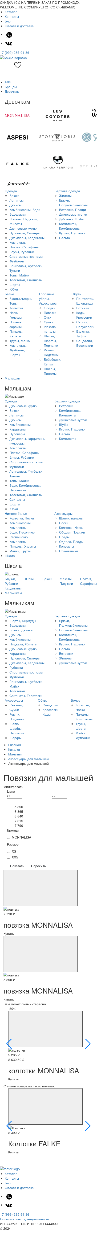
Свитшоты (17, 499)
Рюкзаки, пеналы (50, 329)
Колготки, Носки (21, 518)
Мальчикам (13, 592)
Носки (63, 522)
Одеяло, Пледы (71, 541)
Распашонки (18, 536)
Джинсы (15, 204)
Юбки (13, 289)
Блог (8, 21)
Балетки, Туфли (83, 333)
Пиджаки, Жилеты (23, 644)
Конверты (66, 546)
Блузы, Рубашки (21, 251)
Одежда (11, 190)
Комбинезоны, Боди (24, 209)
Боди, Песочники (22, 532)
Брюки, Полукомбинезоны (73, 202)
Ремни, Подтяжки (51, 352)
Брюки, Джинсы (21, 630)
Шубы (63, 424)
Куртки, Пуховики (72, 233)
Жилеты (65, 195)
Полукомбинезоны (73, 630)
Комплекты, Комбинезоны (69, 226)
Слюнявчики (68, 550)
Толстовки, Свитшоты (25, 279)
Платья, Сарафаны (24, 247)
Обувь (76, 293)
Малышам (12, 378)
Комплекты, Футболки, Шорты (18, 350)
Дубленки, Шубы (71, 219)
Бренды (11, 86)
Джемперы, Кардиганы (26, 237)
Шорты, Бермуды (22, 620)
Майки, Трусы (20, 550)
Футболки (16, 261)
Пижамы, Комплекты (84, 716)
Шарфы (15, 737)
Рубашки (16, 667)
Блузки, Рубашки (11, 581)
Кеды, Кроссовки (84, 315)
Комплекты (17, 242)
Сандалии (50, 705)
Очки (47, 317)
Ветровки (66, 405)
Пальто (64, 237)
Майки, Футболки (83, 735)
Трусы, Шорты (81, 726)
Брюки (14, 195)
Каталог (11, 11)
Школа (10, 555)
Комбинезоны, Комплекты (70, 412)
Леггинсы (16, 200)
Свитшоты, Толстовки (25, 695)
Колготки (16, 307)
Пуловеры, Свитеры (24, 233)
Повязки (50, 312)
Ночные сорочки (15, 324)
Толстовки (17, 690)
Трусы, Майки (20, 340)
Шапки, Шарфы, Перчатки (51, 341)
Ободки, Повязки (72, 532)
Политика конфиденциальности (24, 1219)
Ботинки (82, 307)
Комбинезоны (20, 424)
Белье (9, 293)
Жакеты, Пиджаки (66, 581)
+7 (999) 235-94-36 (14, 52)
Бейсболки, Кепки (52, 361)
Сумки (48, 322)
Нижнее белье (16, 513)
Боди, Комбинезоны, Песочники (25, 487)
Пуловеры (17, 433)
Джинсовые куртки (23, 228)
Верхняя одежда (67, 190)
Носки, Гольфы (15, 315)
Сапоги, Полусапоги (85, 324)
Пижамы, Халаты (16, 333)
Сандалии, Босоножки (84, 343)
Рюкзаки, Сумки (16, 707)
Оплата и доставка (19, 25)
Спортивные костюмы (26, 256)
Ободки (49, 307)
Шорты (14, 284)
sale (8, 82)
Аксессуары (63, 513)
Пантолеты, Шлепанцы (85, 300)
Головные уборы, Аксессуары (48, 298)
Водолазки (17, 214)
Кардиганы (17, 429)
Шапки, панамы (71, 518)
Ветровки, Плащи (72, 209)
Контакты (12, 16)
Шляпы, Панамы (50, 371)
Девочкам (12, 91)
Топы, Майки (19, 275)
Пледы (64, 536)
